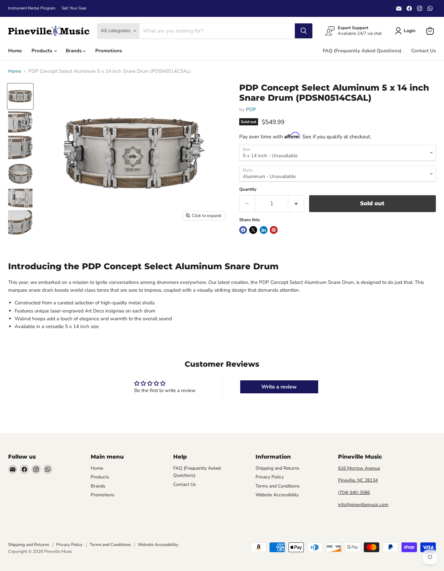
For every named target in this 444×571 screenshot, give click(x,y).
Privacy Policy (269, 477)
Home (15, 50)
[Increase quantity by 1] (296, 203)
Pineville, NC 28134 (358, 480)
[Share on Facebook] (243, 230)
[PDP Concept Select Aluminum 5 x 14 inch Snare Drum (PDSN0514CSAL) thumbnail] (20, 96)
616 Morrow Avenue (359, 468)
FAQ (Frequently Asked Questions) (362, 50)
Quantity (247, 189)
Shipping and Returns (277, 468)
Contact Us (423, 50)
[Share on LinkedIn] (264, 230)
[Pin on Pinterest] (274, 230)
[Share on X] (253, 230)
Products (42, 50)
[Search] (303, 30)
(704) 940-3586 (354, 492)
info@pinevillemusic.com (363, 504)
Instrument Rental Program (31, 8)
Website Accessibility (277, 495)
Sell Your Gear (74, 8)
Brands (74, 50)
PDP (251, 109)
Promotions (108, 50)
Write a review (279, 386)
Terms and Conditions (277, 486)
